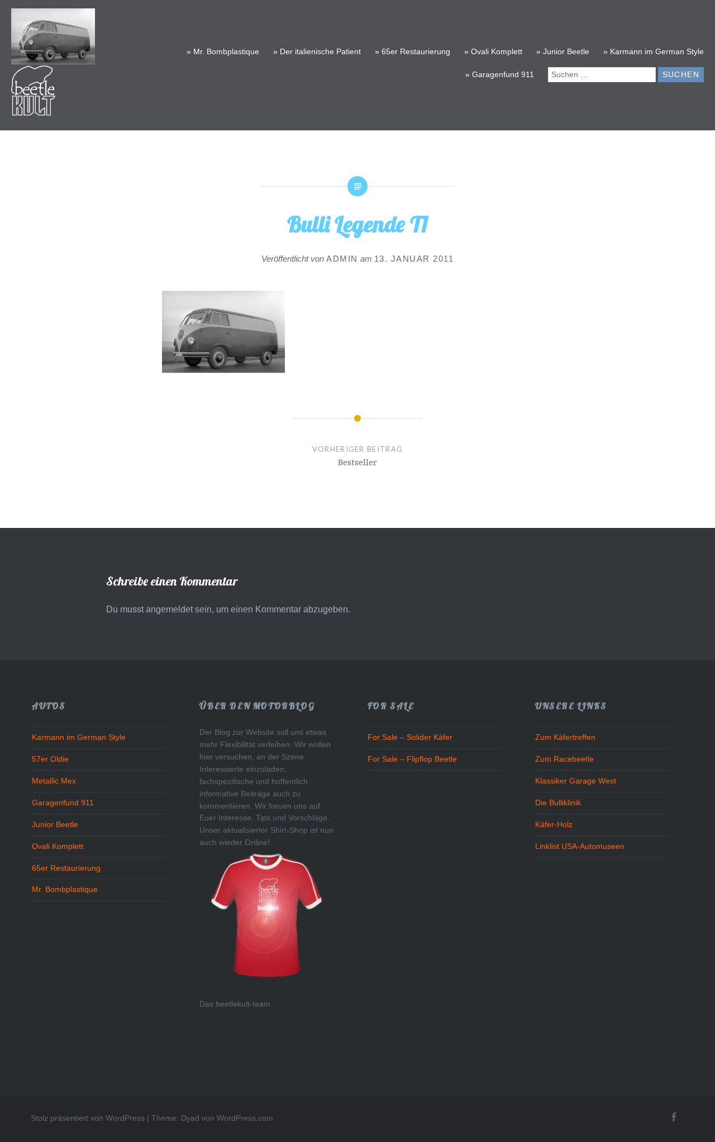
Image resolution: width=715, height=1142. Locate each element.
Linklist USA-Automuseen (580, 846)
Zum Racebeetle (564, 759)
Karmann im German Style (79, 737)
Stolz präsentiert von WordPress (88, 1117)
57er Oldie (50, 759)
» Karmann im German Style (653, 51)
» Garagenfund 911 (499, 74)
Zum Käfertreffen (565, 737)
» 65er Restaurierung (412, 51)
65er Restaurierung (66, 868)
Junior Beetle (55, 824)
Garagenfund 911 (63, 803)
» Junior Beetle (562, 51)
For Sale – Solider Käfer (410, 737)
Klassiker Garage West (575, 781)
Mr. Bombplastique (65, 889)
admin (342, 258)
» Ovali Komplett (493, 51)
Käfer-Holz (554, 824)
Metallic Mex (54, 781)
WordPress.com (245, 1117)
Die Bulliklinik (558, 803)
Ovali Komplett (57, 846)
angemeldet (169, 609)
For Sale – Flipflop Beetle (412, 759)
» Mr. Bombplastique (223, 51)
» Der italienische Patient (317, 51)
